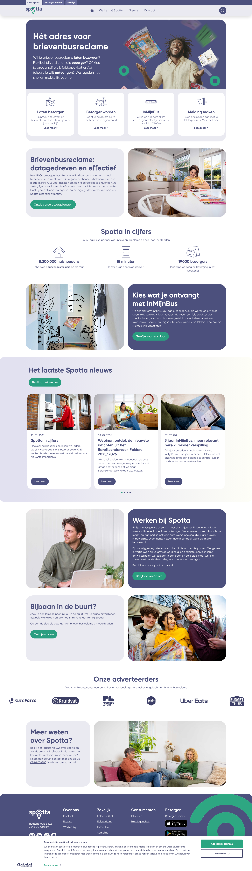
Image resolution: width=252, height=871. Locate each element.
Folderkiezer (104, 821)
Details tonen (51, 865)
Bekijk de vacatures (149, 576)
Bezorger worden (175, 816)
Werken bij (69, 827)
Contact (149, 10)
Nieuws (133, 10)
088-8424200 (38, 762)
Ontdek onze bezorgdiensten (53, 204)
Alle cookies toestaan (222, 844)
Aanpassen (220, 853)
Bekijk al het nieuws (45, 382)
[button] (122, 492)
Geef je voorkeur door (150, 336)
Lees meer (39, 481)
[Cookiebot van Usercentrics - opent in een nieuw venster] (24, 865)
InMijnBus (136, 816)
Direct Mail (103, 827)
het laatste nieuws (48, 747)
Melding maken (140, 821)
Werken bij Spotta (111, 10)
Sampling (102, 832)
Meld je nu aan (44, 634)
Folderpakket (105, 816)
